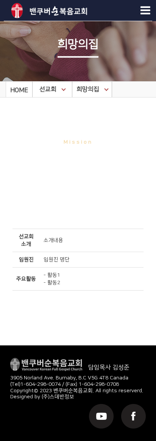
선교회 (47, 89)
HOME (19, 90)
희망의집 (87, 89)
